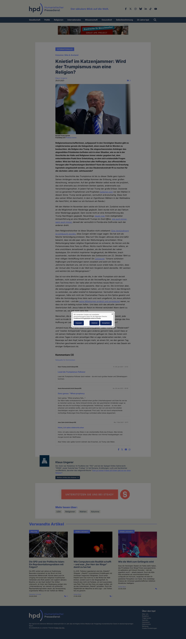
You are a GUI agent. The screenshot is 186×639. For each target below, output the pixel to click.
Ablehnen (94, 323)
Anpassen (79, 323)
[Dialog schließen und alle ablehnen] (112, 313)
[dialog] (93, 319)
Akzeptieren (106, 323)
